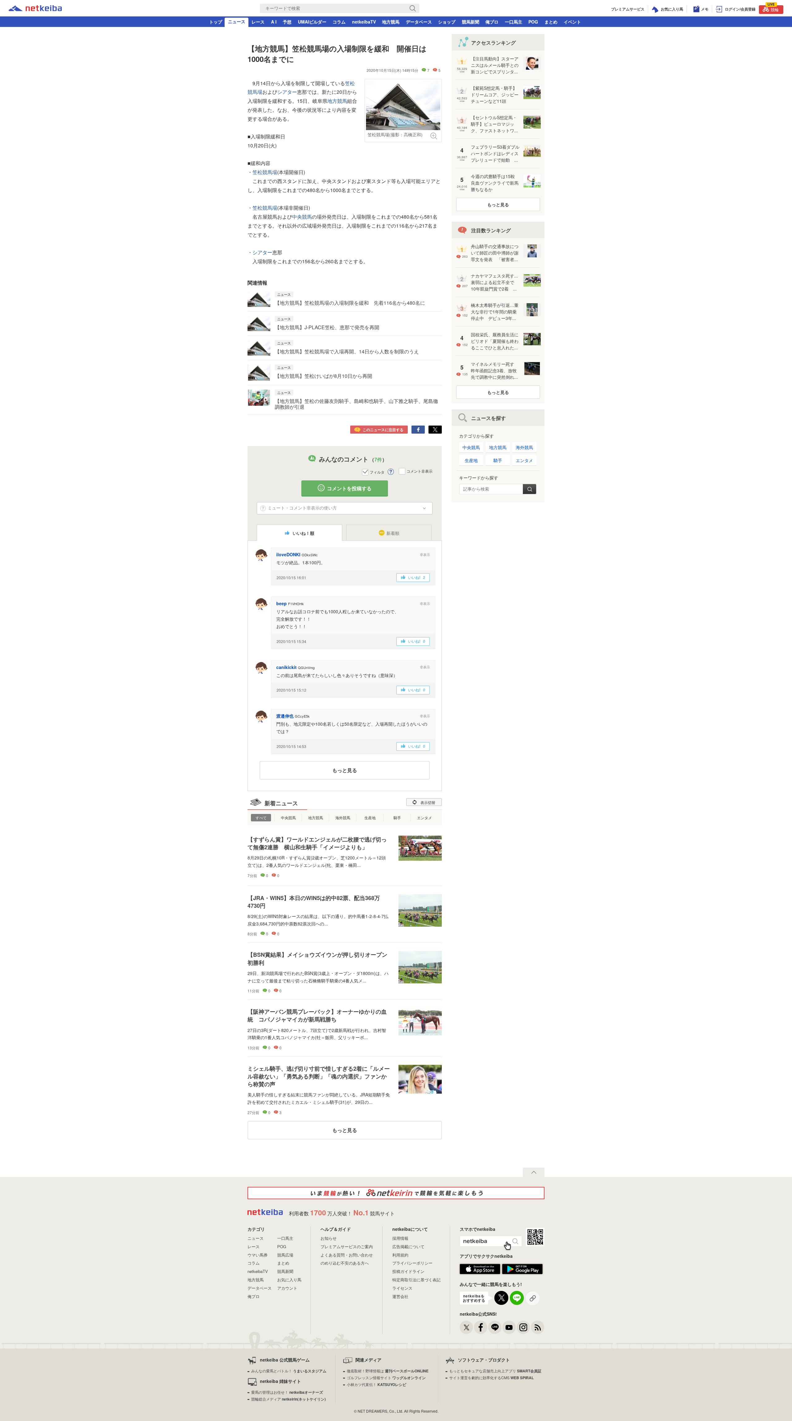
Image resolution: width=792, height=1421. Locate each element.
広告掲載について (408, 1246)
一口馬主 (513, 22)
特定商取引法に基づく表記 (416, 1280)
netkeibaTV (364, 22)
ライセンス (402, 1288)
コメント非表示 (420, 471)
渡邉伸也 (285, 716)
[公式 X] (466, 1327)
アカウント (287, 1288)
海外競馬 (342, 817)
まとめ (550, 22)
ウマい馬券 (258, 1255)
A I (274, 22)
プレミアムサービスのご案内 (347, 1246)
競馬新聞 (470, 22)
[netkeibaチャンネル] (509, 1327)
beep (281, 603)
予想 (287, 22)
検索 (529, 489)
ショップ (446, 22)
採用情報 (400, 1238)
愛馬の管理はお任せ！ (287, 1392)
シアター (287, 91)
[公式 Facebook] (480, 1327)
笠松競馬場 (264, 172)
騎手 (397, 817)
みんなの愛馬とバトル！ (288, 1370)
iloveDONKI (288, 554)
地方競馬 (390, 22)
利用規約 (400, 1255)
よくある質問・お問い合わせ (347, 1255)
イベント (572, 22)
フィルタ (377, 471)
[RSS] (537, 1327)
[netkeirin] (396, 1193)
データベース (419, 22)
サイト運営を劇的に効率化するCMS (491, 1377)
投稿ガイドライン (408, 1271)
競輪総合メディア (288, 1398)
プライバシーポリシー (412, 1263)
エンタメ (424, 817)
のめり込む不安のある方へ (345, 1263)
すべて (261, 817)
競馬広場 (285, 1255)
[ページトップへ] (533, 1172)
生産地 (370, 817)
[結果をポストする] (435, 430)
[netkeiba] (35, 9)
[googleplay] (522, 1273)
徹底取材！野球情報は (387, 1370)
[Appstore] (479, 1273)
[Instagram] (523, 1327)
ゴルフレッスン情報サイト (386, 1377)
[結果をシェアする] (418, 430)
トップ (215, 22)
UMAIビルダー (312, 22)
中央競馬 (302, 216)
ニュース (236, 21)
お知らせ (329, 1238)
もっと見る (344, 770)
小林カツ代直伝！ (376, 1384)
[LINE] (494, 1327)
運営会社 (400, 1296)
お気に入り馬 (289, 1280)
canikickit (286, 667)
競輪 (773, 8)
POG (533, 22)
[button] (425, 554)
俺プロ (491, 22)
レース (258, 22)
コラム (339, 22)
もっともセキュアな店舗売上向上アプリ (495, 1370)
